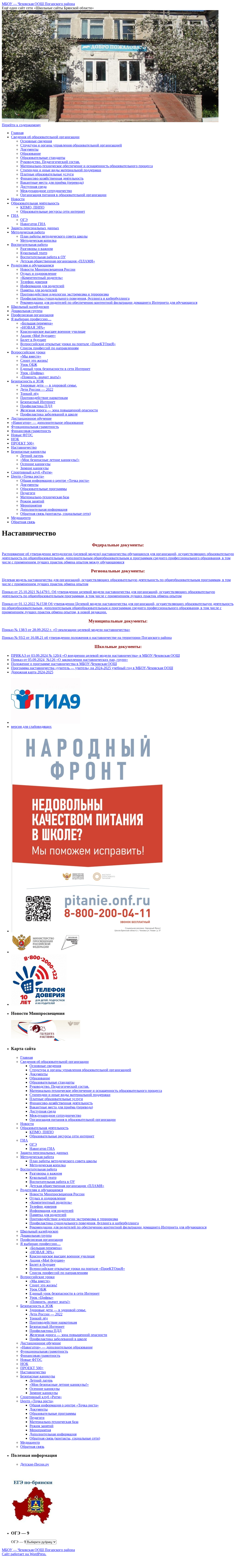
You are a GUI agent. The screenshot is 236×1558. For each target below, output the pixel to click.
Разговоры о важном (36, 249)
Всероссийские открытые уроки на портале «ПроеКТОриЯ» (68, 344)
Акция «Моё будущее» (38, 336)
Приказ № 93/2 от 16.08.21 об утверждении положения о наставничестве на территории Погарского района (87, 638)
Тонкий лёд (29, 394)
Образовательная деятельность (35, 203)
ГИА (15, 216)
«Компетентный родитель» (41, 278)
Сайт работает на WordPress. (24, 1554)
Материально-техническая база (44, 497)
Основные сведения (36, 141)
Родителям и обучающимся (32, 265)
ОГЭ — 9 (18, 1542)
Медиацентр (21, 518)
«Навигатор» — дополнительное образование (47, 423)
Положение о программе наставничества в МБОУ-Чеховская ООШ (64, 664)
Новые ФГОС (22, 435)
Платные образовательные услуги (47, 174)
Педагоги (27, 493)
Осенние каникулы (35, 464)
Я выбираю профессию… (31, 319)
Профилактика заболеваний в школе (49, 414)
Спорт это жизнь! (34, 360)
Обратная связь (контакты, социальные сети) (55, 514)
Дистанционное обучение (31, 418)
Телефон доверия (33, 282)
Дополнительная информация (43, 509)
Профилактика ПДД (36, 406)
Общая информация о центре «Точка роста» (54, 480)
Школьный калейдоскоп (30, 307)
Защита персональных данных (35, 228)
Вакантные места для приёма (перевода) (52, 182)
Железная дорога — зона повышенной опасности (59, 410)
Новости (18, 199)
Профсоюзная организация (32, 315)
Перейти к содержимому (21, 125)
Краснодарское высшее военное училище (53, 331)
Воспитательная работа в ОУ (43, 257)
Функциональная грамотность (35, 427)
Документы (29, 149)
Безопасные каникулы (28, 451)
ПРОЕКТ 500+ (22, 443)
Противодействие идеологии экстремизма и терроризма (64, 294)
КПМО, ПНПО (32, 207)
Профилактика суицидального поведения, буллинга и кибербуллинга (75, 298)
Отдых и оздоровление (38, 273)
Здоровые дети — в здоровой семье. (48, 385)
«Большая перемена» (36, 323)
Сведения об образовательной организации (45, 137)
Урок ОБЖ (28, 365)
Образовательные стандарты (42, 158)
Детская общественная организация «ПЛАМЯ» (57, 261)
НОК (15, 439)
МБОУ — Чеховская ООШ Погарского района (38, 4)
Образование (30, 153)
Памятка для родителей (38, 290)
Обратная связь (23, 522)
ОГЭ (24, 220)
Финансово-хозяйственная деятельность (51, 178)
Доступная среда (33, 187)
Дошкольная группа (26, 311)
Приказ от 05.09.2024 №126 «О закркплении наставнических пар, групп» (69, 660)
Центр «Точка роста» (27, 476)
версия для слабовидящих (31, 727)
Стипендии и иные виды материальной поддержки (60, 170)
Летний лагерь (31, 456)
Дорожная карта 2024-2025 (32, 672)
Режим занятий (32, 501)
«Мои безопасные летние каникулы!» (50, 460)
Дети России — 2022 (36, 389)
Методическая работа (28, 232)
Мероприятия (31, 505)
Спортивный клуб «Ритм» (32, 472)
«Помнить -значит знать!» (40, 377)
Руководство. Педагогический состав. (50, 162)
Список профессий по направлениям (49, 348)
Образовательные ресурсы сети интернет (52, 211)
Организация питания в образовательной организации (63, 195)
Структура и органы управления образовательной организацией (71, 145)
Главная (17, 133)
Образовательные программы (43, 489)
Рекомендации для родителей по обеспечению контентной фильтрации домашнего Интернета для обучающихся (108, 302)
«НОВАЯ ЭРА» (32, 327)
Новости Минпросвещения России (47, 269)
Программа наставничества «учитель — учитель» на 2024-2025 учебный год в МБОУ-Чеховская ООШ (92, 668)
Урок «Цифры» (32, 373)
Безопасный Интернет (37, 402)
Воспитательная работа (29, 245)
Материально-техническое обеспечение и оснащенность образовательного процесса (86, 166)
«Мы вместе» (30, 356)
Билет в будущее (33, 340)
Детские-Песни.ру (34, 1464)
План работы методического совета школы (54, 236)
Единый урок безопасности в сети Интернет (55, 369)
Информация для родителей (42, 286)
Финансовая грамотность (31, 431)
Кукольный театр (33, 253)
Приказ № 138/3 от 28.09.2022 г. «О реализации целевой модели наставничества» (66, 630)
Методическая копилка (38, 240)
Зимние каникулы (34, 468)
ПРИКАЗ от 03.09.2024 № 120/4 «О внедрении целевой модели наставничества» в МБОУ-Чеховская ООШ (95, 655)
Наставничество (24, 447)
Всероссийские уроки (28, 352)
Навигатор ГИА (33, 224)
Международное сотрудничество (46, 191)
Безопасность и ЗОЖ (27, 381)
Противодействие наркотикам (44, 398)
